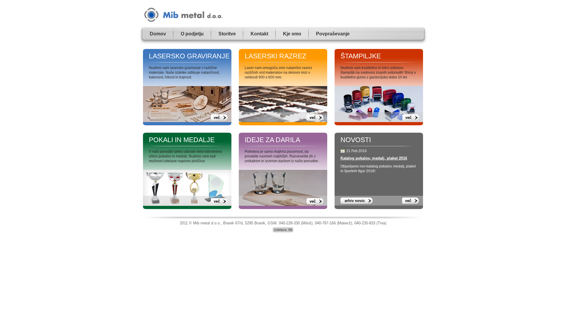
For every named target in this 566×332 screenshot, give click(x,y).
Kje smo (292, 33)
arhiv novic (355, 200)
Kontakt (259, 33)
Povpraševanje (333, 33)
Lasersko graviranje (189, 56)
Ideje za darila (272, 140)
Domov (158, 33)
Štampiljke (360, 56)
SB (290, 229)
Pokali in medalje (182, 140)
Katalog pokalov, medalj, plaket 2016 (373, 158)
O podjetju (192, 33)
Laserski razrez (275, 56)
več (217, 117)
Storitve (227, 33)
